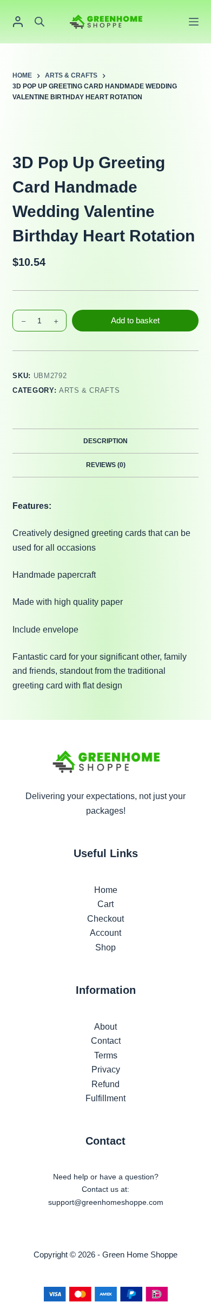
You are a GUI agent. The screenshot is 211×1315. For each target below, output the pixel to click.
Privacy (105, 1069)
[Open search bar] (39, 22)
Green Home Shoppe (139, 1254)
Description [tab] (105, 441)
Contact (106, 1040)
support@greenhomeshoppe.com (105, 1202)
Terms (105, 1055)
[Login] (17, 21)
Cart (105, 904)
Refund (105, 1084)
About (105, 1026)
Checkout (105, 918)
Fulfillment (105, 1098)
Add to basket (135, 320)
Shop (105, 947)
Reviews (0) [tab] (106, 465)
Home (105, 890)
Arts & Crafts (89, 390)
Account (105, 932)
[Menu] (194, 22)
